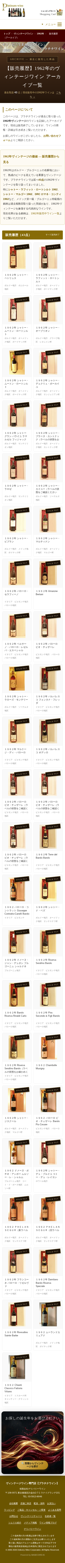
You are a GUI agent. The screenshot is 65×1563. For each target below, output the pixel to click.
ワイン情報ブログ (48, 1522)
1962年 (40, 33)
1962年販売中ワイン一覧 (45, 213)
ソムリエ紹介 (14, 1522)
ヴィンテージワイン (23, 33)
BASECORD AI (38, 1555)
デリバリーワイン (32, 1529)
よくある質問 (54, 1510)
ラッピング (9, 1510)
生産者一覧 (50, 1516)
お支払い (51, 1503)
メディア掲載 (30, 1522)
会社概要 (13, 1503)
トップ (7, 33)
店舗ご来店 (25, 1503)
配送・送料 (39, 1503)
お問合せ (13, 1516)
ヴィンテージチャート (31, 1516)
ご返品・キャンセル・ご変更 (31, 1510)
